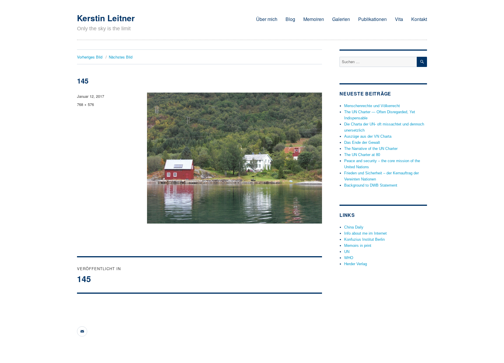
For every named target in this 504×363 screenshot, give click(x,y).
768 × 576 (85, 104)
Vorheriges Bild (89, 57)
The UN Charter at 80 (362, 155)
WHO (348, 258)
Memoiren (313, 19)
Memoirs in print (357, 245)
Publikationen (372, 19)
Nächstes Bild (120, 57)
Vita (399, 19)
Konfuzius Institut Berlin (364, 239)
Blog (290, 19)
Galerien (341, 19)
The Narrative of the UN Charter (371, 148)
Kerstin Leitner (106, 18)
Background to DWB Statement (370, 185)
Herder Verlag (355, 264)
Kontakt (419, 19)
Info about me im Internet (365, 233)
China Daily (353, 227)
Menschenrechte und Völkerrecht (372, 106)
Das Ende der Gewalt (362, 142)
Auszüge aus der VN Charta (367, 136)
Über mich (266, 19)
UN (346, 251)
